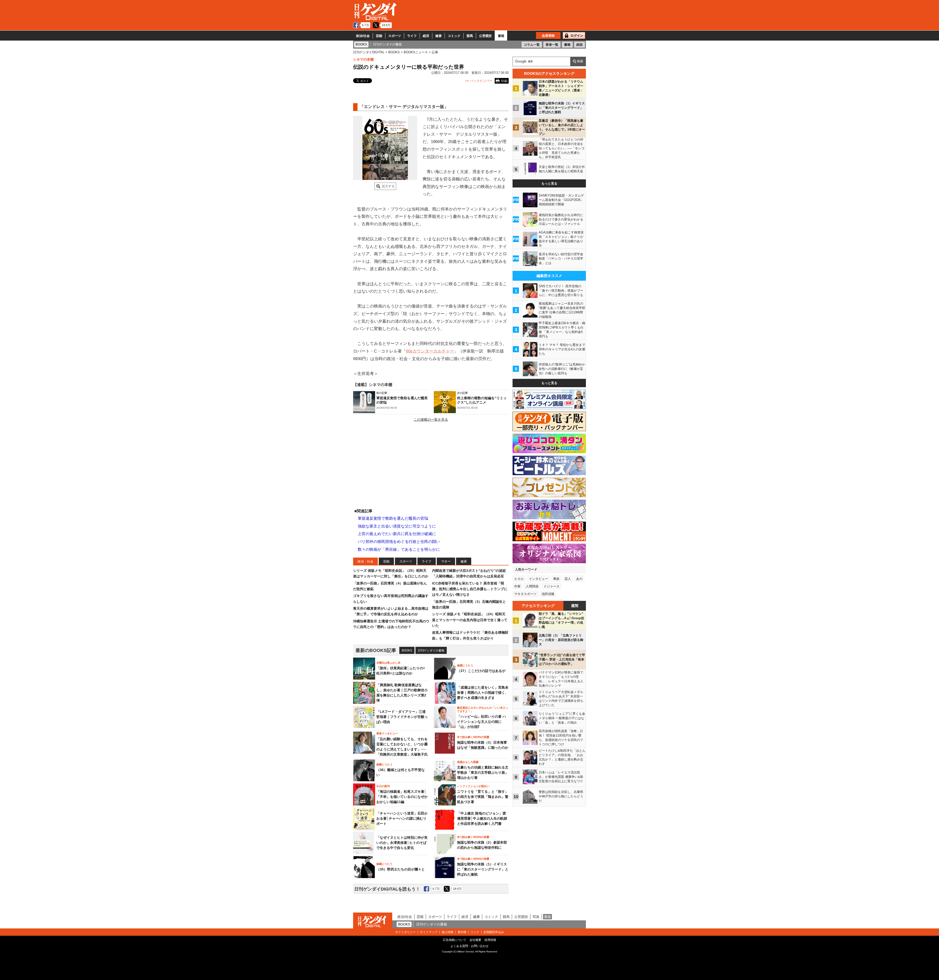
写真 (536, 917)
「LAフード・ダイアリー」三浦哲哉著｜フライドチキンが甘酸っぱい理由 (402, 717)
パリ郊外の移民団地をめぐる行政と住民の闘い (399, 542)
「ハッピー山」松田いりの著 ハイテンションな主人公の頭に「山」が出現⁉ (481, 722)
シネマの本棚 (363, 59)
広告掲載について (454, 940)
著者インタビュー (387, 733)
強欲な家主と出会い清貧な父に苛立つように (397, 526)
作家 (517, 586)
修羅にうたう (465, 665)
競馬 (470, 36)
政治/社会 (363, 36)
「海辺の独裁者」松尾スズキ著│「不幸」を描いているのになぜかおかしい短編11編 (402, 797)
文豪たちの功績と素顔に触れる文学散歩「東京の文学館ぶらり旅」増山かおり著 (482, 772)
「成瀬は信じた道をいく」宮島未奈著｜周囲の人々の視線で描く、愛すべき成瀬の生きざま (482, 692)
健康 (438, 36)
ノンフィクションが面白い (473, 786)
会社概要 (475, 940)
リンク (474, 932)
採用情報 (490, 940)
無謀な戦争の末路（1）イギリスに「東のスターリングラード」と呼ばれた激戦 (482, 869)
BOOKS (407, 650)
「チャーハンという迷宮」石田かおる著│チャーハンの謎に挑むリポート (402, 818)
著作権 (462, 932)
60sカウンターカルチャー (430, 351)
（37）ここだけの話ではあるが (481, 671)
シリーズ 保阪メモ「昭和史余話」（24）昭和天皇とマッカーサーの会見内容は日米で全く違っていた (469, 620)
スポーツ (394, 36)
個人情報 (447, 932)
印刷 (504, 81)
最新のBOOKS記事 (376, 650)
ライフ (412, 36)
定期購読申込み (493, 932)
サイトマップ (428, 932)
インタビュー (538, 579)
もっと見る (549, 183)
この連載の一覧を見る (431, 419)
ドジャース (551, 586)
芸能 (379, 36)
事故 (556, 579)
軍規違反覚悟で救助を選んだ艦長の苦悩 (393, 518)
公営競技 (485, 36)
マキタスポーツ (525, 594)
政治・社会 (365, 561)
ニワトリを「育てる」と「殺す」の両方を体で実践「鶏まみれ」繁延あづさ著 (482, 797)
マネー (446, 561)
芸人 (568, 579)
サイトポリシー (405, 932)
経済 (426, 36)
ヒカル (519, 579)
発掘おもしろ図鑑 (468, 761)
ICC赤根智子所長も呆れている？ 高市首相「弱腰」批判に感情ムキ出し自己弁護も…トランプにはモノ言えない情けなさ (469, 589)
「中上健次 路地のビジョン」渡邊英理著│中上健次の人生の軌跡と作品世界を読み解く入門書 (482, 818)
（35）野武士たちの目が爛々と (400, 869)
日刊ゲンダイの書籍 (431, 650)
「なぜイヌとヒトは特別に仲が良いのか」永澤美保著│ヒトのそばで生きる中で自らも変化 (402, 843)
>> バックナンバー (478, 81)
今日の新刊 (383, 786)
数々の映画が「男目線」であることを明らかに (399, 549)
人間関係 (532, 586)
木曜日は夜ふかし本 (388, 662)
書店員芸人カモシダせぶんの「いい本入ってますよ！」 (482, 709)
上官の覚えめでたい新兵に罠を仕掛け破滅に (397, 534)
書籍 (501, 36)
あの (579, 579)
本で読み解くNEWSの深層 (473, 737)
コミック (454, 36)
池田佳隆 (548, 594)
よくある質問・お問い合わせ (469, 946)
